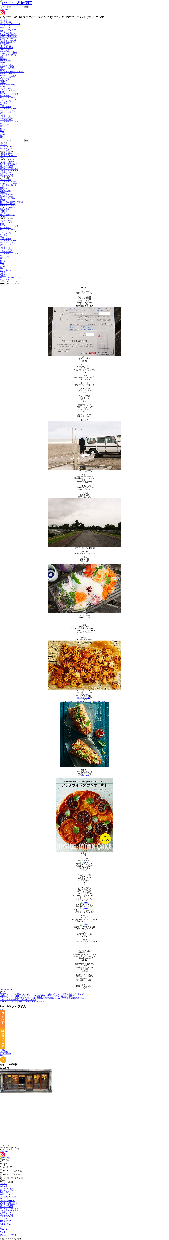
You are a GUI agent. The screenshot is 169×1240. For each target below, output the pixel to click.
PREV (2, 989)
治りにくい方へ (6, 46)
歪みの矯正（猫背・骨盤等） (12, 72)
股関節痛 (3, 81)
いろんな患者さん (7, 161)
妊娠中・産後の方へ (8, 35)
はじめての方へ (6, 22)
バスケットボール (7, 97)
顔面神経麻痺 (5, 61)
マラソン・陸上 (6, 101)
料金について (5, 1221)
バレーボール (5, 96)
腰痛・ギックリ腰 (7, 73)
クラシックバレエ (7, 90)
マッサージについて (8, 29)
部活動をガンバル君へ (9, 40)
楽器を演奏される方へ (9, 42)
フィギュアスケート (8, 109)
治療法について (6, 154)
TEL (1, 1055)
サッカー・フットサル (9, 94)
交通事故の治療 (6, 48)
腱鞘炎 (3, 70)
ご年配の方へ (5, 44)
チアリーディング (7, 110)
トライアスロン (6, 118)
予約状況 (3, 1050)
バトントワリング (7, 112)
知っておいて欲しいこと (10, 24)
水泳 (2, 105)
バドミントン (5, 116)
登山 (2, 131)
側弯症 (3, 83)
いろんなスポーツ (7, 220)
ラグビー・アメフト (8, 99)
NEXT (10, 989)
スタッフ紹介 (5, 26)
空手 (2, 127)
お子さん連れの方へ (8, 37)
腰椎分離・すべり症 (8, 75)
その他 (3, 86)
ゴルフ (3, 129)
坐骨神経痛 (4, 79)
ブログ (3, 1227)
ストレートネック (7, 64)
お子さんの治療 (6, 38)
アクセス (3, 1184)
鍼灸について (5, 31)
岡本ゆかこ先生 (83, 698)
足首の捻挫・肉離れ (8, 51)
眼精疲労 (3, 59)
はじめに (3, 145)
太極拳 (3, 133)
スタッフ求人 (5, 1224)
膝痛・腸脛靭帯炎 (7, 85)
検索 (26, 7)
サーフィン (4, 103)
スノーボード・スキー (9, 121)
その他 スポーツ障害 (8, 53)
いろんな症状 (5, 180)
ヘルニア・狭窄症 (7, 77)
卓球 (2, 123)
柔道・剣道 (4, 125)
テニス (3, 114)
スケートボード (6, 120)
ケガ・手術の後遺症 (8, 55)
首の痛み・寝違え (7, 66)
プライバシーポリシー (9, 1235)
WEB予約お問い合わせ (5, 1053)
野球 (2, 92)
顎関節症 (3, 62)
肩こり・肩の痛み (7, 68)
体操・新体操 (5, 107)
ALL (6, 989)
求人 (2, 1009)
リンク (3, 1232)
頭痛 (2, 57)
